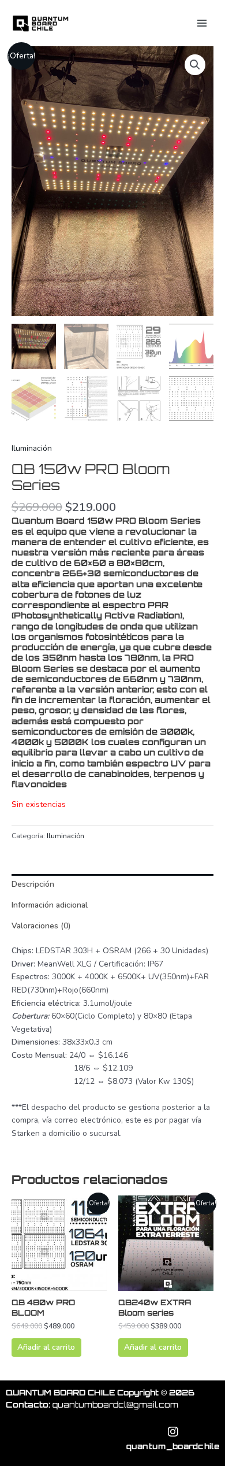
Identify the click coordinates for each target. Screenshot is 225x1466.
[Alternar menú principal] (202, 23)
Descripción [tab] (33, 884)
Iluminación (32, 448)
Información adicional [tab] (50, 904)
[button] (195, 64)
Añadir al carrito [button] (46, 1347)
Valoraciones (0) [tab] (41, 925)
